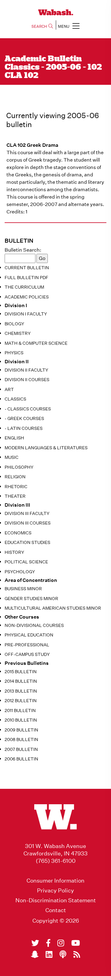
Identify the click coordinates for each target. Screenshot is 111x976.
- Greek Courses (24, 418)
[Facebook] (48, 943)
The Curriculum (24, 287)
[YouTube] (75, 943)
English (14, 438)
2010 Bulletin (21, 720)
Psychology (20, 571)
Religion (15, 477)
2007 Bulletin (21, 749)
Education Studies (27, 542)
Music (11, 457)
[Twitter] (35, 943)
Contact (55, 910)
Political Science (26, 562)
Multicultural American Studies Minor (53, 608)
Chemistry (18, 333)
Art (9, 389)
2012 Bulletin (21, 700)
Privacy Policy (55, 890)
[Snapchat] (35, 954)
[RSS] (76, 954)
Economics (18, 533)
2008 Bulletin (21, 739)
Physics (14, 353)
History (14, 552)
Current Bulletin (27, 267)
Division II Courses (27, 379)
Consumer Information (55, 881)
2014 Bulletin (21, 681)
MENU (63, 26)
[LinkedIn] (49, 954)
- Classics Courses (28, 409)
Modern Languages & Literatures (46, 448)
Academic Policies (27, 297)
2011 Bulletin (20, 710)
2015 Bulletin (21, 671)
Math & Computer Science (36, 343)
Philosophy (19, 467)
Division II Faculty (26, 370)
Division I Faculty (26, 314)
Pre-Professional (27, 645)
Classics (15, 399)
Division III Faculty (27, 513)
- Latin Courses (24, 428)
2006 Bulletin (21, 759)
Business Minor (23, 588)
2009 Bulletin (21, 730)
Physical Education (29, 635)
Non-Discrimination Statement (55, 900)
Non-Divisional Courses (34, 625)
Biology (14, 324)
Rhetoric (16, 486)
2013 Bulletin (21, 691)
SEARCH (39, 26)
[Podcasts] (63, 954)
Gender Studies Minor (31, 598)
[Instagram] (60, 943)
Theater (15, 496)
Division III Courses (28, 523)
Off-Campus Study (27, 654)
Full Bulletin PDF (26, 277)
